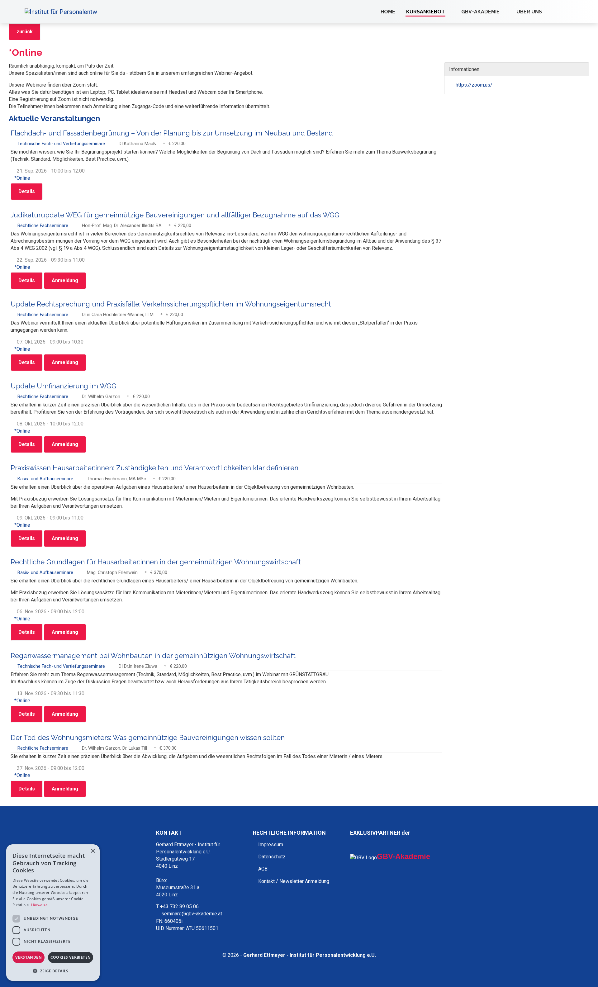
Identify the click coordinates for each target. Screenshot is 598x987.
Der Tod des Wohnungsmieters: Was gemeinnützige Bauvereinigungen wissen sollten (148, 737)
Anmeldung (65, 280)
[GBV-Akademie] (505, 12)
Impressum (270, 844)
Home (388, 12)
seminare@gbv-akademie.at (191, 914)
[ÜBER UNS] (547, 12)
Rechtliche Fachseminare (43, 225)
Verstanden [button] (28, 957)
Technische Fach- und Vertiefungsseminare (61, 143)
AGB (263, 869)
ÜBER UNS (529, 12)
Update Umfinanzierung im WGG (63, 386)
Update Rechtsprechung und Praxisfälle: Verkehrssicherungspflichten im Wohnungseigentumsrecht (171, 304)
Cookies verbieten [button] (70, 957)
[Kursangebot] (450, 12)
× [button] (92, 851)
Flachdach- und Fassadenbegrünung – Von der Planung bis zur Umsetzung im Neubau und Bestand (172, 133)
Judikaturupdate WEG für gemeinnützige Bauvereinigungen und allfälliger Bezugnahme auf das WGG (175, 215)
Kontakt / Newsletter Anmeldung (293, 881)
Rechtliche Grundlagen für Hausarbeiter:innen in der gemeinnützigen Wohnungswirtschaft (156, 562)
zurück (25, 32)
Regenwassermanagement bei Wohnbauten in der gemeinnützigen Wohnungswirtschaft (153, 656)
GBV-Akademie (480, 12)
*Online (22, 178)
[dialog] (53, 912)
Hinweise (39, 905)
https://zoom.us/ (473, 85)
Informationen (465, 69)
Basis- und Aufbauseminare (45, 479)
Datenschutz (272, 857)
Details (26, 191)
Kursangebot (425, 12)
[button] (52, 971)
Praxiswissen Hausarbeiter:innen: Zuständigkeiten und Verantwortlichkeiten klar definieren (154, 468)
